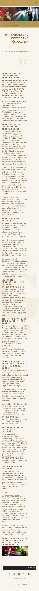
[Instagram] (19, 573)
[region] (19, 14)
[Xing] (24, 573)
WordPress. (26, 585)
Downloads (6, 261)
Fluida (20, 585)
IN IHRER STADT (12, 23)
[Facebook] (10, 573)
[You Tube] (14, 573)
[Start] (4, 23)
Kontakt (4, 492)
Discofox (18, 449)
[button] (30, 568)
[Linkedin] (28, 573)
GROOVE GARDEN (11, 538)
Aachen (15, 134)
